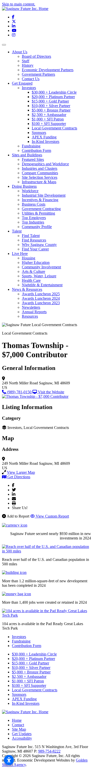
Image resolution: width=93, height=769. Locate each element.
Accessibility (22, 738)
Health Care (31, 280)
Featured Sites (33, 159)
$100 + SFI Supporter (49, 123)
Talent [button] (17, 231)
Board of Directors (36, 56)
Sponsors (39, 132)
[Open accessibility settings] (9, 760)
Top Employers (34, 218)
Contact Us (30, 79)
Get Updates (21, 734)
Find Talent (31, 236)
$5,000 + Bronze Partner (51, 110)
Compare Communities (40, 173)
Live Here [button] (20, 253)
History (27, 65)
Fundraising (31, 146)
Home (17, 720)
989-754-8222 (49, 751)
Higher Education (36, 262)
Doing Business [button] (24, 186)
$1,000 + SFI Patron (48, 119)
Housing (28, 258)
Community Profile (37, 227)
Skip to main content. (18, 4)
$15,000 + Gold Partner (50, 101)
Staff (25, 61)
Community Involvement (41, 267)
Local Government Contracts (54, 128)
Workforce (30, 191)
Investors (29, 88)
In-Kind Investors (45, 141)
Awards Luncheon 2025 (41, 294)
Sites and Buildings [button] (27, 155)
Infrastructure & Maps (39, 182)
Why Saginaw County (39, 244)
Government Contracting (41, 209)
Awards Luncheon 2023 (41, 303)
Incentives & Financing (40, 200)
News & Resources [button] (27, 289)
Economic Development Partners (47, 70)
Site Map (19, 729)
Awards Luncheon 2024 (41, 298)
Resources (30, 316)
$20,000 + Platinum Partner (53, 97)
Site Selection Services (39, 177)
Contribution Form (36, 150)
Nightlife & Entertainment (42, 285)
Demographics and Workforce (45, 164)
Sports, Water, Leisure (39, 276)
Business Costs (33, 204)
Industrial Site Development (43, 195)
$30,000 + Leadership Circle (54, 92)
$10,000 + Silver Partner (51, 106)
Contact (18, 725)
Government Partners (38, 74)
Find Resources (34, 240)
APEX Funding (44, 137)
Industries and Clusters (39, 168)
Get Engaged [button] (22, 83)
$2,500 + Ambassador (49, 115)
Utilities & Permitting (38, 213)
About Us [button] (19, 52)
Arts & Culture (33, 271)
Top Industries (33, 222)
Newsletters (31, 307)
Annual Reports (34, 312)
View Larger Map (21, 472)
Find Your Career (35, 249)
